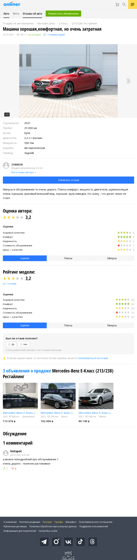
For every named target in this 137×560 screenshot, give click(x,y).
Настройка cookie (48, 530)
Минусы (112, 258)
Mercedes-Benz (46, 23)
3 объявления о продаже (27, 370)
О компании (10, 521)
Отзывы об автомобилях (18, 23)
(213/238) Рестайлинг (84, 23)
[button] (68, 81)
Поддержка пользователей (93, 526)
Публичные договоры (15, 526)
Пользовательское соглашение (95, 521)
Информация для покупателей (20, 530)
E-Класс (63, 23)
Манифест (71, 521)
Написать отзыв (68, 180)
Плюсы (68, 258)
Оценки (24, 258)
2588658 (17, 164)
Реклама (47, 521)
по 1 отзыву (9, 283)
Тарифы (58, 521)
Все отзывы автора (22, 172)
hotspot (16, 451)
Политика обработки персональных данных (53, 526)
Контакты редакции (29, 521)
